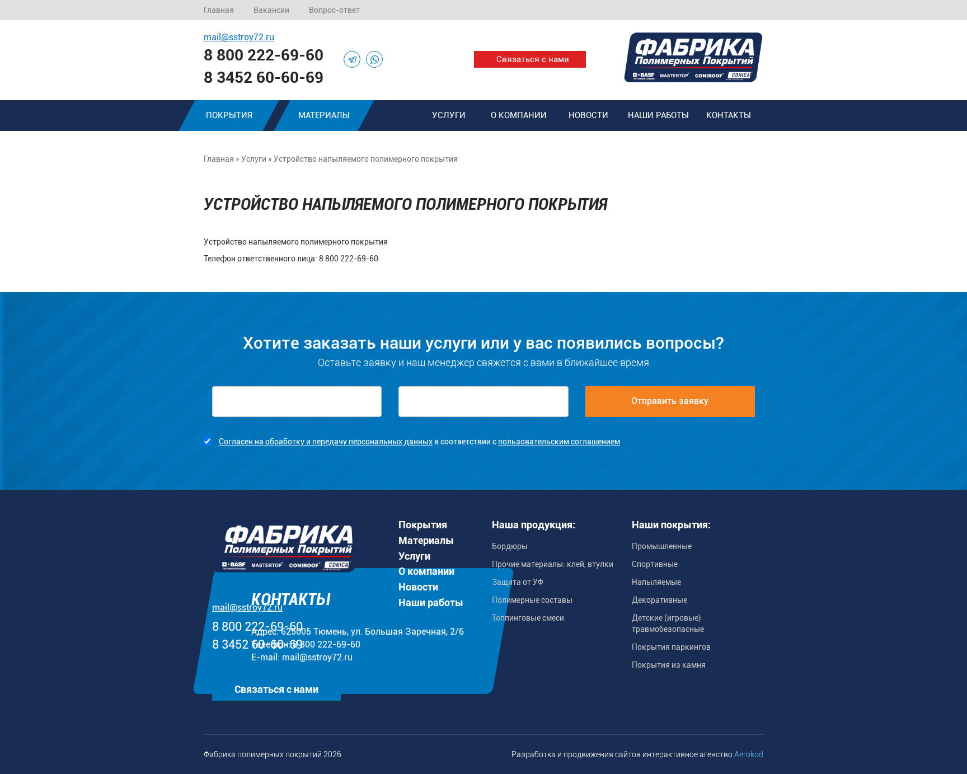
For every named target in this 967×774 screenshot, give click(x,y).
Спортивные (655, 564)
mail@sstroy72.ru (239, 37)
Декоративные (659, 599)
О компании (519, 115)
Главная (219, 10)
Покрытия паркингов (671, 646)
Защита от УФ (517, 582)
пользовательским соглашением (559, 441)
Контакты (728, 115)
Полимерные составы (532, 599)
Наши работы (658, 115)
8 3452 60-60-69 (263, 77)
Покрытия (229, 115)
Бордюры (510, 546)
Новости (588, 115)
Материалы (324, 115)
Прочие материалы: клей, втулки (552, 564)
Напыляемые (656, 582)
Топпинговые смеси (528, 617)
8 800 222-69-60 (263, 55)
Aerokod (748, 754)
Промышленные (662, 546)
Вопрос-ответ (334, 10)
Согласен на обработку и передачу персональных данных (326, 441)
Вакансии (271, 10)
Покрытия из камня (669, 664)
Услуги (449, 115)
